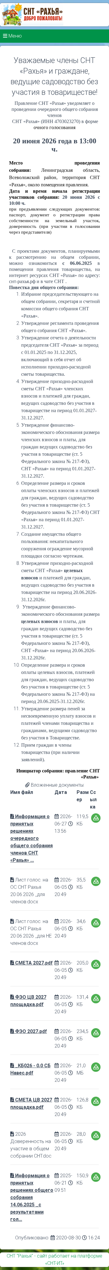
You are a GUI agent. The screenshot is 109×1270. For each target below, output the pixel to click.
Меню (14, 36)
